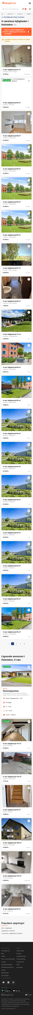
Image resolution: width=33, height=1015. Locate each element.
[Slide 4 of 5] (17, 65)
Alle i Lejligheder (6, 928)
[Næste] (24, 643)
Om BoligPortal (5, 950)
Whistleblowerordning (7, 967)
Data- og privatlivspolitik (8, 959)
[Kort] (30, 9)
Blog (2, 953)
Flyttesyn (19, 953)
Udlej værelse (20, 950)
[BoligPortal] (9, 3)
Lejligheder (10, 14)
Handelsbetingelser (6, 964)
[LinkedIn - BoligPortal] (8, 982)
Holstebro (20, 14)
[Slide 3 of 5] (16, 65)
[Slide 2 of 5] (15, 65)
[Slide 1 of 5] (14, 65)
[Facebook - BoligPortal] (3, 982)
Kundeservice (20, 962)
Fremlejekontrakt (21, 956)
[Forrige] (8, 643)
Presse (3, 956)
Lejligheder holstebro (8, 931)
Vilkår (18, 964)
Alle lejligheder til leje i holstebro (14, 17)
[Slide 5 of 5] (18, 65)
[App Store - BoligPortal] (17, 990)
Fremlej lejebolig (20, 959)
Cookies (3, 962)
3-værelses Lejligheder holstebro (12, 933)
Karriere (3, 970)
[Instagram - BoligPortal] (13, 982)
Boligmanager (5, 972)
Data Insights (5, 975)
